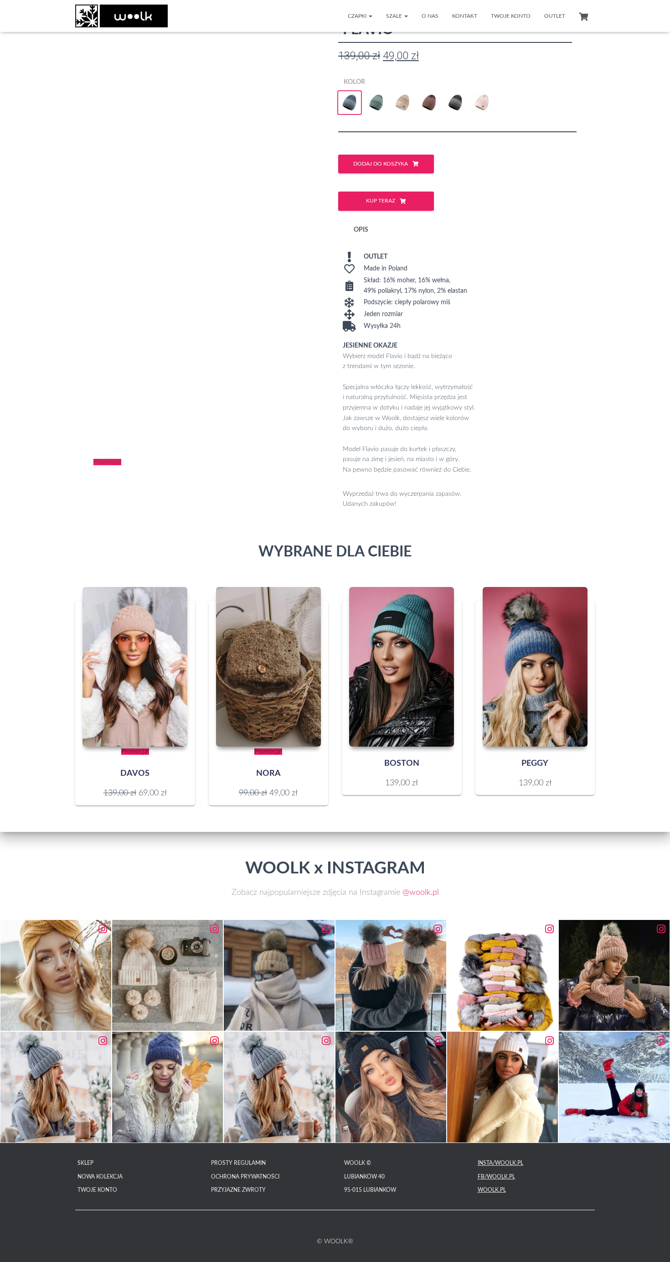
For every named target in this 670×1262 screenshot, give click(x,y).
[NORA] (268, 667)
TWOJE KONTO (511, 16)
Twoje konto (97, 1190)
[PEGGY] (535, 667)
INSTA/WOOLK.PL (500, 1163)
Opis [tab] (361, 230)
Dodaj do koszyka (380, 163)
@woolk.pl (420, 892)
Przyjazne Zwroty (238, 1190)
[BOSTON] (401, 667)
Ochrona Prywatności (245, 1176)
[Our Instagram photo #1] (56, 975)
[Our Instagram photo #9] (279, 1087)
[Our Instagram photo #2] (167, 975)
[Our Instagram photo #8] (167, 1087)
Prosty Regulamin (238, 1163)
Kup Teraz (380, 200)
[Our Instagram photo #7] (56, 1087)
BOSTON (401, 763)
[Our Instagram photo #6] (614, 975)
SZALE (394, 16)
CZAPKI (358, 16)
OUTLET (554, 16)
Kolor (354, 82)
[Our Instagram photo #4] (391, 975)
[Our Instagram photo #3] (279, 975)
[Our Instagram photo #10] (391, 1087)
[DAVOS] (134, 667)
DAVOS (134, 773)
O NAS (430, 16)
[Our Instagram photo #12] (614, 1087)
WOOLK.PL (492, 1190)
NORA (268, 773)
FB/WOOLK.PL (496, 1176)
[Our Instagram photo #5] (502, 975)
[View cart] (583, 15)
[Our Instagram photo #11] (502, 1087)
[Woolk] (121, 16)
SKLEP (85, 1163)
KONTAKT (464, 16)
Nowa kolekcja (100, 1176)
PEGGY (534, 763)
